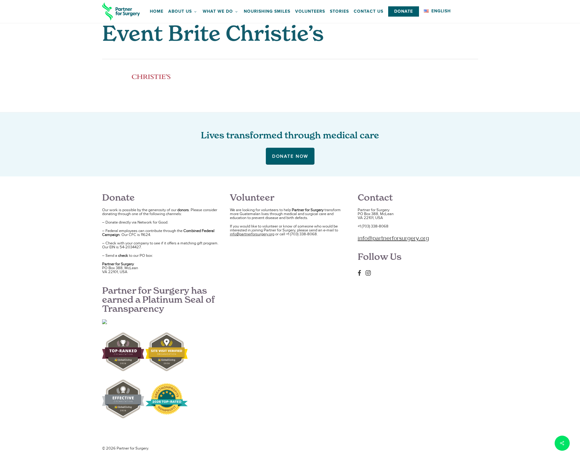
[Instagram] (370, 272)
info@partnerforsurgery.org (252, 234)
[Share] (562, 443)
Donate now (290, 156)
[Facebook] (361, 272)
